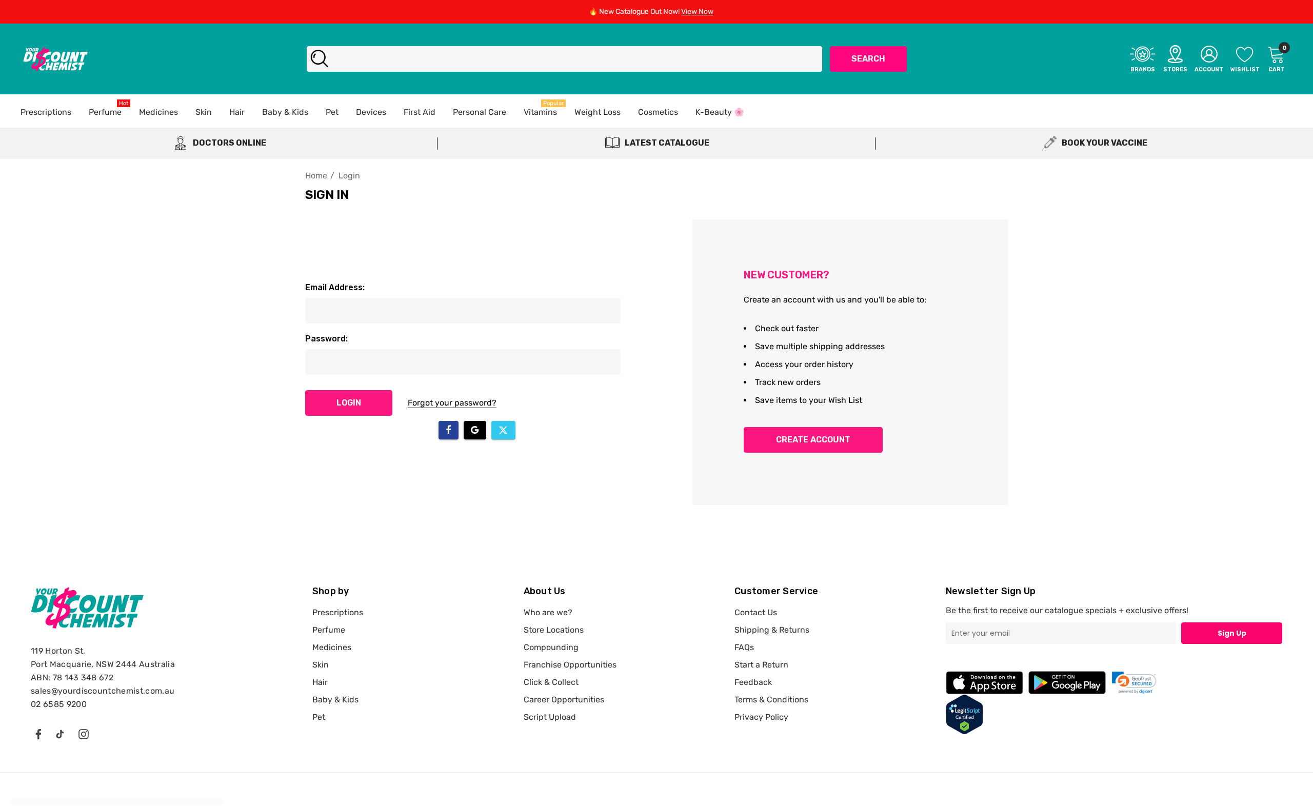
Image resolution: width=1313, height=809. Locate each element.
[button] (1134, 682)
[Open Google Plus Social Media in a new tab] (60, 733)
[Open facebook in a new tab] (38, 733)
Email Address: (335, 287)
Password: (326, 338)
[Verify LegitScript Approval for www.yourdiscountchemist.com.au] (964, 714)
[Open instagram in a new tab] (83, 733)
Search (868, 59)
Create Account (813, 439)
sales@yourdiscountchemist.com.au (102, 691)
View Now (697, 11)
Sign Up (1232, 633)
